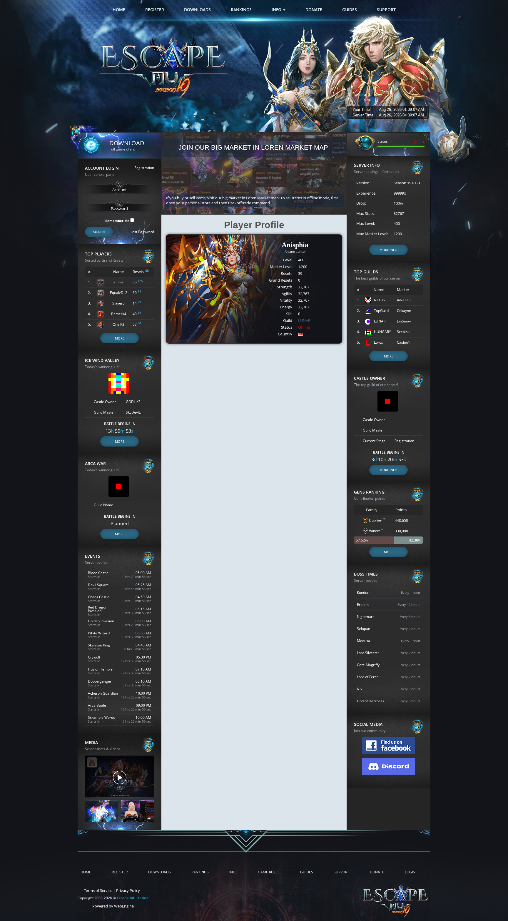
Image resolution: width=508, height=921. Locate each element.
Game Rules (269, 872)
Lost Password (142, 232)
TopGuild (381, 310)
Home (119, 9)
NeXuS (379, 299)
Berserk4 (118, 313)
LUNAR (304, 320)
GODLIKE (133, 401)
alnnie (118, 282)
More (119, 338)
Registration (144, 168)
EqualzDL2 (118, 292)
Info (277, 9)
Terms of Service (98, 890)
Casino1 (403, 342)
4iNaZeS (404, 299)
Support (386, 9)
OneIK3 (118, 324)
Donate (313, 9)
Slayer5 (118, 303)
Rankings (241, 9)
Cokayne (404, 310)
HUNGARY (382, 331)
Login (410, 872)
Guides (349, 9)
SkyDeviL (133, 412)
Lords (378, 342)
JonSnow (404, 321)
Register (154, 9)
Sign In (99, 232)
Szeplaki (403, 331)
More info (388, 250)
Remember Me (117, 220)
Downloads (197, 9)
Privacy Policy (128, 890)
